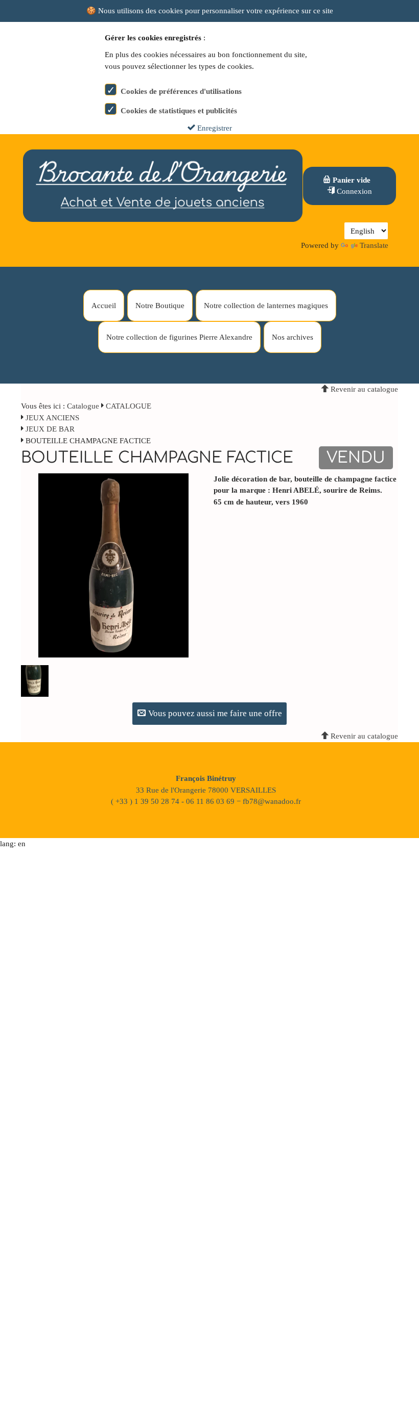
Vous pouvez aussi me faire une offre (214, 713)
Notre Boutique (159, 305)
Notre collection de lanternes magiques (266, 305)
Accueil (103, 305)
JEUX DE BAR (50, 429)
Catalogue (83, 406)
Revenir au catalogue (363, 389)
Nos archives (292, 337)
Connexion (353, 191)
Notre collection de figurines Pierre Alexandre (179, 337)
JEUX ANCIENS (52, 418)
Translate (374, 245)
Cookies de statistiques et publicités (179, 111)
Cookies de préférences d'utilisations (181, 91)
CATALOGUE (128, 406)
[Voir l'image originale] (113, 565)
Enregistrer (213, 128)
